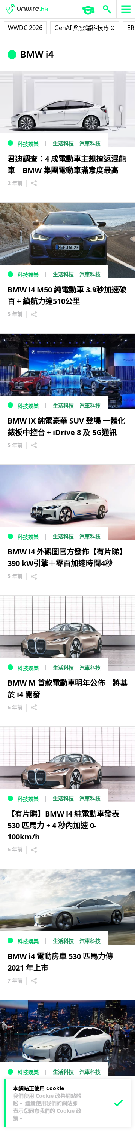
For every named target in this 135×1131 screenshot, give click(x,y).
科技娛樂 (28, 143)
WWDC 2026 (25, 28)
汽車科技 (90, 143)
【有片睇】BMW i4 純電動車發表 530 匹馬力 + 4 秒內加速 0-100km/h (67, 825)
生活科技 (63, 143)
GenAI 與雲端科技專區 (84, 28)
